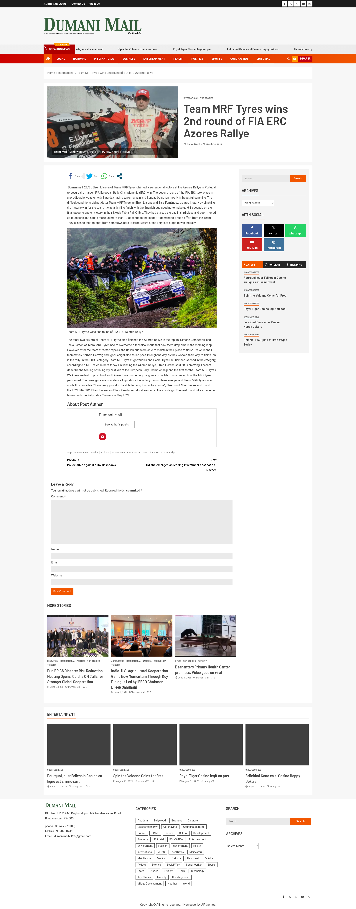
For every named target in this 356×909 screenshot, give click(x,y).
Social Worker (194, 864)
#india (94, 452)
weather (172, 883)
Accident (143, 820)
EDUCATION (52, 661)
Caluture (193, 820)
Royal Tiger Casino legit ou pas (165, 49)
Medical (161, 858)
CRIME (155, 833)
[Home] (48, 59)
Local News (177, 852)
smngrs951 (78, 786)
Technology (160, 661)
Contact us (78, 3)
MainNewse (144, 858)
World (186, 883)
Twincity (51, 665)
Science (156, 864)
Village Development (150, 883)
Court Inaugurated (194, 826)
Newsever (190, 904)
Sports (217, 58)
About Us (94, 3)
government (180, 845)
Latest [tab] (250, 264)
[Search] (288, 58)
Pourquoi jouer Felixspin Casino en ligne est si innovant (265, 279)
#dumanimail (81, 452)
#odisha (104, 452)
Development (201, 833)
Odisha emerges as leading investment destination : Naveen (181, 465)
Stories (154, 870)
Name (55, 549)
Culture (169, 833)
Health (178, 58)
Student (168, 870)
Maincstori (195, 852)
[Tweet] (93, 176)
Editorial (263, 58)
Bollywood (160, 820)
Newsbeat (193, 858)
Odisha (209, 858)
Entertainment (154, 58)
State (178, 661)
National (79, 58)
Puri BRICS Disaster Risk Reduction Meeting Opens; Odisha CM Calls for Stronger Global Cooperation (75, 676)
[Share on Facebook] (74, 176)
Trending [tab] (295, 264)
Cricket (142, 833)
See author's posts (117, 424)
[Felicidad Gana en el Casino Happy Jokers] (277, 744)
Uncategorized (251, 272)
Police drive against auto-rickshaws (91, 462)
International (104, 58)
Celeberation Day (148, 826)
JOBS (161, 852)
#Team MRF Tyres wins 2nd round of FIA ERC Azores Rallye (143, 452)
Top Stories (206, 98)
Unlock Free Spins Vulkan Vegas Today (292, 49)
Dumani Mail (193, 144)
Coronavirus (239, 58)
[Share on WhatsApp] (108, 176)
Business (129, 58)
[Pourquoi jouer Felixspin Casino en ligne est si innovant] (79, 744)
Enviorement (145, 845)
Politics (197, 58)
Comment (58, 496)
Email (54, 562)
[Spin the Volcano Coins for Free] (145, 744)
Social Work (173, 864)
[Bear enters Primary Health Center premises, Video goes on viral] (205, 636)
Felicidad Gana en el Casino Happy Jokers (226, 49)
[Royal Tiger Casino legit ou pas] (211, 744)
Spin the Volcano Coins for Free (111, 49)
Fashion (162, 845)
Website (56, 575)
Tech (182, 870)
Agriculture (117, 661)
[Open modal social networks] (119, 176)
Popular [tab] (274, 264)
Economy (143, 839)
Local (61, 58)
